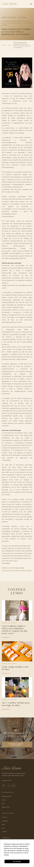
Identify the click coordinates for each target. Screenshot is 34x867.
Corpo (4, 800)
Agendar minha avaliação (16, 744)
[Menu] (31, 4)
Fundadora (5, 821)
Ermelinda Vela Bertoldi (12, 21)
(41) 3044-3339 (6, 780)
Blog (9, 45)
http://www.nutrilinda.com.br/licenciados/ (16, 570)
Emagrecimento (7, 796)
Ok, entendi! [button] (17, 861)
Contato (4, 831)
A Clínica (4, 817)
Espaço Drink (6, 807)
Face (3, 803)
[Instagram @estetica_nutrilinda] (3, 785)
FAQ (3, 828)
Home (3, 45)
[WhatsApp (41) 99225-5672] (13, 785)
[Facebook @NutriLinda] (8, 785)
